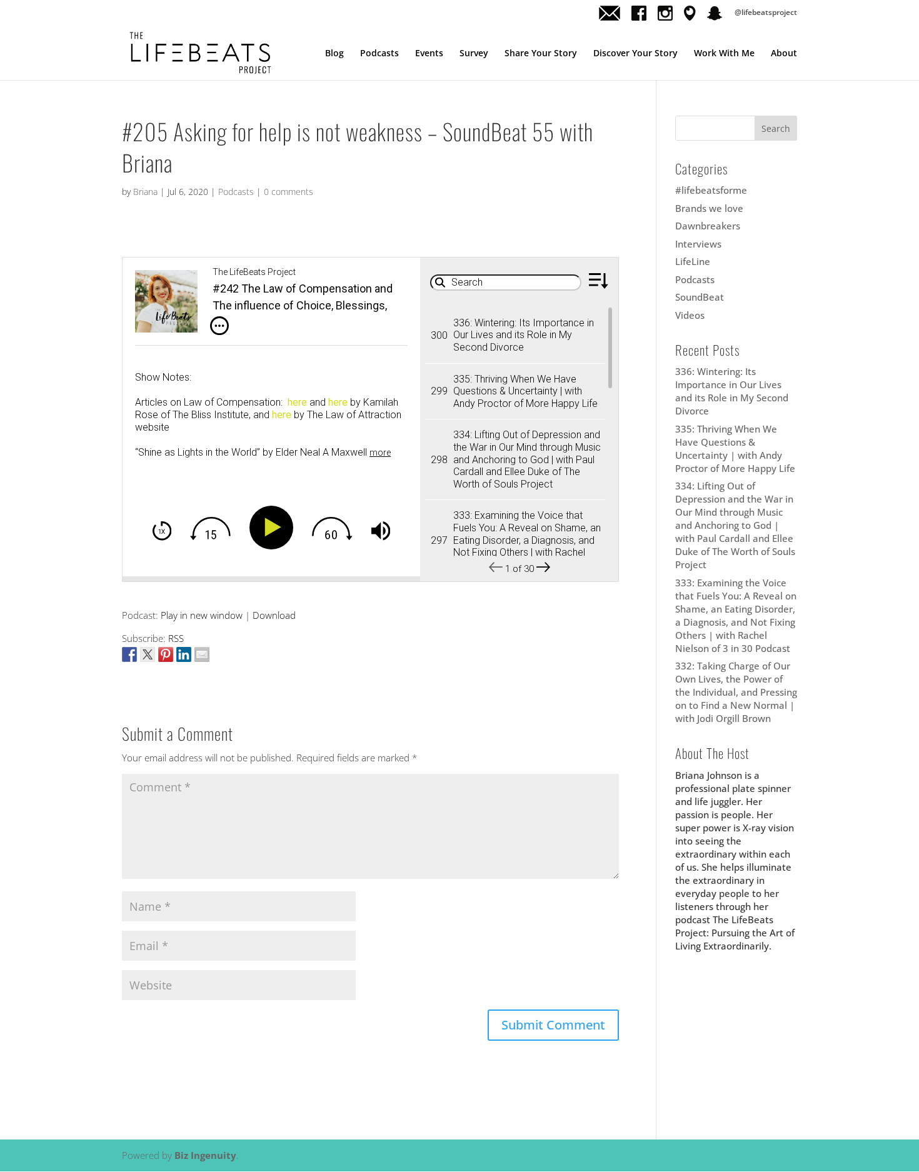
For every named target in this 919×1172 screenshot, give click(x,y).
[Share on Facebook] (129, 654)
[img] (219, 325)
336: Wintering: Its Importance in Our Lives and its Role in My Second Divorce (731, 391)
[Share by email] (201, 654)
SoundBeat (699, 297)
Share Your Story (541, 54)
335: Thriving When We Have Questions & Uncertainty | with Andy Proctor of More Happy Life (735, 448)
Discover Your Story (635, 54)
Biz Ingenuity (205, 1155)
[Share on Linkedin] (183, 654)
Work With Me (724, 54)
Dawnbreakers (707, 225)
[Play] (273, 527)
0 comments (288, 192)
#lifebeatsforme (711, 190)
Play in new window (202, 615)
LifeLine (692, 261)
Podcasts (379, 54)
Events (429, 54)
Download (274, 615)
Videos (690, 315)
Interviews (698, 244)
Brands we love (709, 208)
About (784, 54)
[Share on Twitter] (147, 654)
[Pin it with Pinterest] (165, 654)
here (297, 402)
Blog (334, 54)
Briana (145, 192)
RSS (176, 638)
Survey (474, 54)
